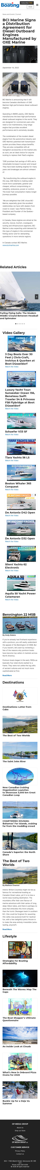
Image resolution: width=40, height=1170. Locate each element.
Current (18, 14)
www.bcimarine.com (11, 245)
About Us (20, 1128)
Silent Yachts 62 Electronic (16, 566)
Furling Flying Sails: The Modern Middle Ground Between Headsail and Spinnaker (19, 316)
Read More (7, 675)
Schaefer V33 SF (16, 431)
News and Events (9, 14)
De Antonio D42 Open (20, 512)
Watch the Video (11, 366)
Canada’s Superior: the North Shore (19, 853)
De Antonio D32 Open (20, 538)
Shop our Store (20, 1130)
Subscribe (26, 3)
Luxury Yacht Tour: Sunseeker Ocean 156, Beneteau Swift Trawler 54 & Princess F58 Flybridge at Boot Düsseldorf (20, 397)
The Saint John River (14, 761)
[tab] (15, 323)
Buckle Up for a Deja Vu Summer (16, 1102)
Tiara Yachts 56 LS (17, 457)
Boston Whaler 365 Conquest (18, 485)
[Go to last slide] (3, 296)
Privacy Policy (20, 1151)
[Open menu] (37, 5)
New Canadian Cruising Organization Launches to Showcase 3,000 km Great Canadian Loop (19, 791)
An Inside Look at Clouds (17, 1046)
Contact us (20, 1154)
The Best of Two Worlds (16, 735)
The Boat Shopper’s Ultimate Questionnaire (19, 1019)
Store (30, 7)
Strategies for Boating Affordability (15, 962)
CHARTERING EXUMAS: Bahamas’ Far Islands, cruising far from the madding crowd (20, 823)
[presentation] (20, 291)
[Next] (36, 296)
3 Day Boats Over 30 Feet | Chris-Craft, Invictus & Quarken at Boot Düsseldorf (20, 359)
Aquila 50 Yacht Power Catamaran (20, 595)
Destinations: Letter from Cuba (17, 708)
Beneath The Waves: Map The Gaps (19, 990)
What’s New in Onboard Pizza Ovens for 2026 (19, 1073)
